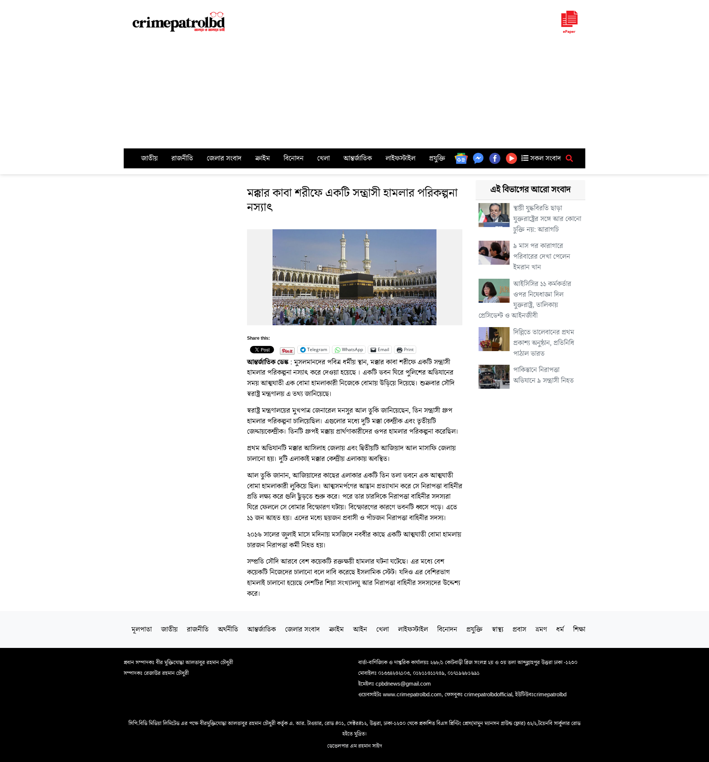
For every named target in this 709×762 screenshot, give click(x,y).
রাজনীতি (182, 158)
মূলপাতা (141, 629)
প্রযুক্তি (437, 158)
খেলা (323, 158)
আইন (360, 629)
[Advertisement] (354, 93)
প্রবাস (519, 629)
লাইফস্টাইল (400, 158)
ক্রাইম (262, 158)
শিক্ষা (579, 629)
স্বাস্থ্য (497, 629)
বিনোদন (294, 158)
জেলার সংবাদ (224, 158)
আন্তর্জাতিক (357, 158)
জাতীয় (149, 158)
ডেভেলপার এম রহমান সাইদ (354, 746)
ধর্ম (560, 629)
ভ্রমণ (541, 629)
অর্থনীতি (228, 629)
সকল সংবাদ (544, 158)
